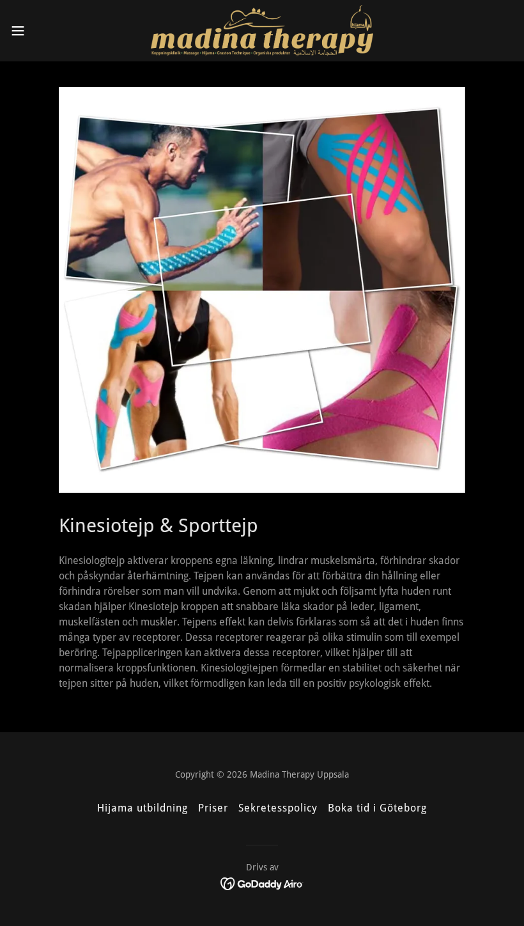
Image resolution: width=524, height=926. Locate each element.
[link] (262, 30)
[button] (43, 30)
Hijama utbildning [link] (142, 808)
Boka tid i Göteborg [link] (377, 808)
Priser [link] (213, 808)
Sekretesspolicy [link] (278, 808)
